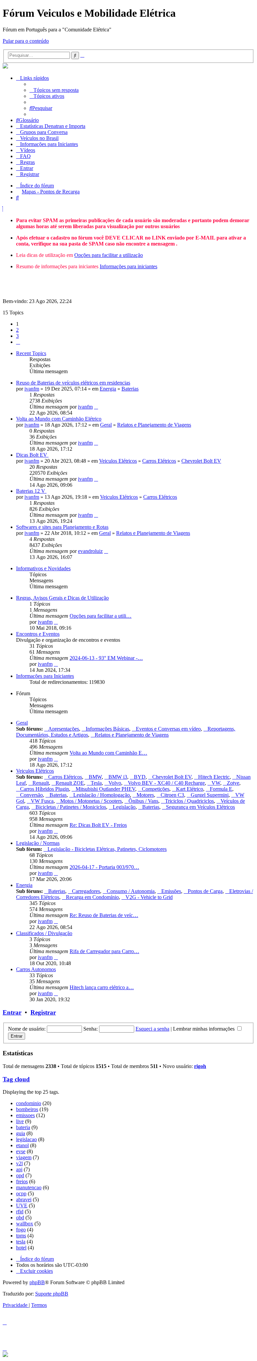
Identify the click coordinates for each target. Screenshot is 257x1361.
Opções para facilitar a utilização (108, 255)
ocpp (21, 1193)
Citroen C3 (172, 795)
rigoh (200, 1066)
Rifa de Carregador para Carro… (104, 951)
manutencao (28, 1187)
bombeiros (27, 1109)
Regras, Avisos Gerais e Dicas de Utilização (62, 598)
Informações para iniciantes (128, 266)
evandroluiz (90, 551)
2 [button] (17, 330)
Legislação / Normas (38, 843)
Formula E (221, 789)
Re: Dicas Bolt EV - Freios (98, 825)
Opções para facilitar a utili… (101, 616)
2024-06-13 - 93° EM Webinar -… (106, 658)
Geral (106, 425)
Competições (155, 789)
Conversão (31, 795)
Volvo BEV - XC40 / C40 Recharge (166, 783)
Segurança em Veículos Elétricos (200, 807)
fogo (21, 1229)
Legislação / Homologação (101, 795)
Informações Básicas (107, 729)
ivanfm (31, 389)
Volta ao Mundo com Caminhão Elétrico (58, 419)
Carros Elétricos (159, 461)
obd (20, 1217)
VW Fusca (42, 801)
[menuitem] (54, 90)
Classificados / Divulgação (44, 933)
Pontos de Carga (205, 891)
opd (20, 1175)
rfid (19, 1211)
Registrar (43, 1012)
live (20, 1121)
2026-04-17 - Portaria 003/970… (104, 867)
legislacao (26, 1139)
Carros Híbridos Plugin (44, 789)
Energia (108, 389)
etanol (22, 1145)
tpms (21, 1235)
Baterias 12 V (31, 491)
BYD (140, 777)
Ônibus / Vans (143, 801)
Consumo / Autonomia (131, 891)
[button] (18, 342)
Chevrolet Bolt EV (201, 461)
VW (215, 783)
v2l (19, 1163)
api (19, 1169)
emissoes (25, 1115)
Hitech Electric (214, 777)
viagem (23, 1157)
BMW (95, 777)
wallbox (24, 1223)
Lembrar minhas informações (204, 1029)
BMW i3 (117, 777)
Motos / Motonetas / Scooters (91, 801)
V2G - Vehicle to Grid (149, 897)
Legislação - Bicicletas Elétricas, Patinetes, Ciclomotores (107, 849)
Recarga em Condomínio (92, 897)
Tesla (96, 783)
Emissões (171, 891)
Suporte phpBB (51, 1294)
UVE (21, 1205)
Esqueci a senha (152, 1029)
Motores (145, 795)
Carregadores (86, 891)
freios (22, 1181)
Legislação (124, 807)
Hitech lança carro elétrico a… (102, 987)
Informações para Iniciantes (45, 676)
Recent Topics (31, 353)
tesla (20, 1241)
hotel (21, 1247)
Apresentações (63, 729)
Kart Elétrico (189, 789)
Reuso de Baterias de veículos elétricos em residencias (73, 383)
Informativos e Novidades (43, 568)
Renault (40, 783)
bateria (23, 1127)
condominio (28, 1103)
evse (20, 1151)
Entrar (12, 1012)
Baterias (130, 389)
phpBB (37, 1282)
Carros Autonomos (36, 969)
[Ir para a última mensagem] (96, 407)
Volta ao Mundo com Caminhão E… (108, 753)
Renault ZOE (70, 783)
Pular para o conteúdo (26, 41)
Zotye (233, 783)
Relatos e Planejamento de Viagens (154, 425)
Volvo (114, 783)
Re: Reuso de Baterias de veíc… (104, 915)
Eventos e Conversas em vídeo (168, 729)
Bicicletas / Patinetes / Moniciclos (70, 807)
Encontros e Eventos (38, 634)
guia (20, 1133)
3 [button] (17, 336)
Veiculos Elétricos (118, 461)
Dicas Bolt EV (32, 455)
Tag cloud (16, 1079)
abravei (23, 1199)
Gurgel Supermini (210, 795)
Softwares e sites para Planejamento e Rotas (62, 527)
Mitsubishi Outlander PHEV (105, 789)
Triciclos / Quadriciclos (189, 801)
